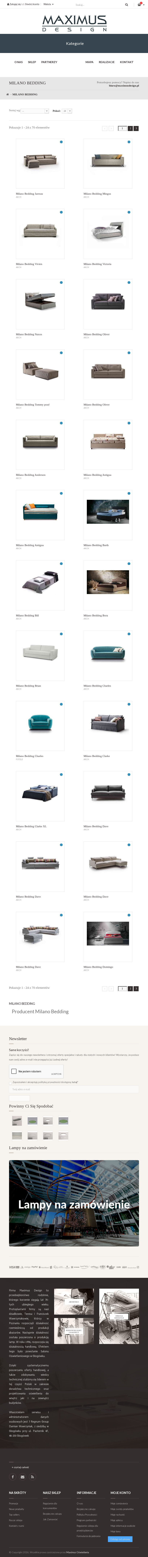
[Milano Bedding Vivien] (40, 234)
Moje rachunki (118, 1514)
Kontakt (127, 62)
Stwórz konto (32, 4)
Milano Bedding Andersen (30, 474)
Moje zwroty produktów (122, 1509)
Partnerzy (49, 62)
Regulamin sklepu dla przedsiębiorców (87, 1528)
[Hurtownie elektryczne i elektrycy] (74, 1331)
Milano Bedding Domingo (98, 966)
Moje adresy (117, 1520)
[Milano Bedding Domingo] (108, 937)
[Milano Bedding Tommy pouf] (40, 374)
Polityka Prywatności (87, 1514)
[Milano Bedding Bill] (40, 585)
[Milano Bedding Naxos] (40, 304)
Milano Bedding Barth (96, 545)
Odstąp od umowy (120, 1539)
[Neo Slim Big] (48, 1121)
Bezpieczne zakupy (52, 1513)
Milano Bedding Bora (96, 615)
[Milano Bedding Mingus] (108, 163)
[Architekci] (74, 1302)
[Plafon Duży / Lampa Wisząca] (63, 1136)
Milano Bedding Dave (96, 826)
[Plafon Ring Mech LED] (63, 1121)
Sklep (32, 62)
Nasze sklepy (15, 1520)
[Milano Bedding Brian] (40, 655)
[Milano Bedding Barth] (108, 515)
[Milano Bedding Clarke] (108, 726)
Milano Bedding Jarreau (29, 193)
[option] (40, 1123)
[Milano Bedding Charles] (108, 655)
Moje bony (116, 1531)
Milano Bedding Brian (28, 685)
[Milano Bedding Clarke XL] (40, 796)
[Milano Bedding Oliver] (108, 304)
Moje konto (121, 1493)
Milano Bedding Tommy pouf (32, 404)
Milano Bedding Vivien (29, 264)
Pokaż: (57, 110)
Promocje (13, 1503)
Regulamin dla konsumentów (50, 1506)
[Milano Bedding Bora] (108, 585)
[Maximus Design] (74, 24)
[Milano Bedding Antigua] (108, 444)
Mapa (89, 62)
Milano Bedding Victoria (97, 264)
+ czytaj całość (20, 1467)
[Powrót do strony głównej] (7, 94)
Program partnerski (86, 1520)
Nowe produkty (16, 1509)
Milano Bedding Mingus (97, 193)
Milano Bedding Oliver (97, 334)
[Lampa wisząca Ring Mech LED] (32, 1121)
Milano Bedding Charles (97, 685)
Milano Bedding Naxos (29, 334)
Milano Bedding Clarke (97, 756)
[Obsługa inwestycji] (119, 1316)
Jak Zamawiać (50, 1519)
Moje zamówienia (119, 1503)
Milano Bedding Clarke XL (31, 826)
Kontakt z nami (16, 1525)
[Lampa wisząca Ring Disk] (17, 1136)
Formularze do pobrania (88, 1536)
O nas (18, 62)
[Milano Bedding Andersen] (40, 444)
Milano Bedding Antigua (97, 474)
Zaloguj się (15, 4)
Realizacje (107, 62)
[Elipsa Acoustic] (17, 1121)
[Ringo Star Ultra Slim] (48, 1136)
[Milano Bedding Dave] (108, 796)
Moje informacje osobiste (123, 1525)
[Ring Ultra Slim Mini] (32, 1136)
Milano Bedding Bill (27, 615)
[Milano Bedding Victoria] (108, 234)
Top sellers (14, 1514)
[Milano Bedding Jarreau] (40, 163)
